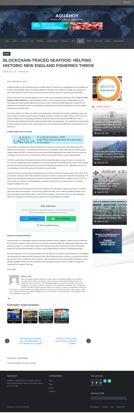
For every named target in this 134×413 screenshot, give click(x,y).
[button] (6, 46)
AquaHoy (66, 15)
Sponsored (98, 41)
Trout (32, 41)
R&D (73, 41)
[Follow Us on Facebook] (92, 382)
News (80, 41)
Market (88, 41)
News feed (17, 81)
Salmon (15, 41)
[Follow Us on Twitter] (96, 382)
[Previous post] (7, 341)
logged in (19, 363)
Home (7, 41)
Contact (112, 407)
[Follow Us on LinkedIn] (100, 382)
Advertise (105, 407)
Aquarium (65, 41)
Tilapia (108, 41)
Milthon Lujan (12, 71)
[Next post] (89, 341)
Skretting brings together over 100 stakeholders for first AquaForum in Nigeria (31, 341)
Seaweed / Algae (52, 41)
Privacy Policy (120, 407)
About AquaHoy (119, 41)
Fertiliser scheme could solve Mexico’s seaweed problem (65, 341)
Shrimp (24, 41)
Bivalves (40, 41)
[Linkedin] (9, 298)
